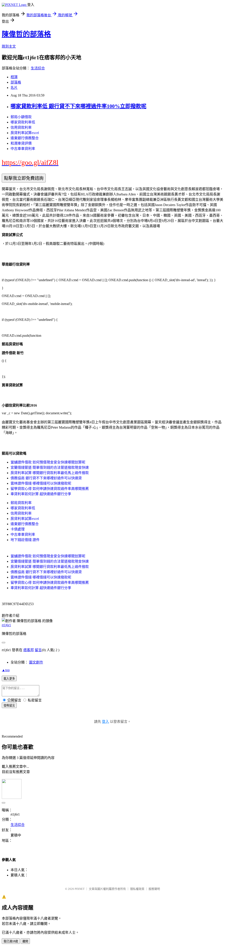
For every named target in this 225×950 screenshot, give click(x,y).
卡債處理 (18, 529)
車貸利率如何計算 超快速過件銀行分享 (41, 494)
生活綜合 (38, 68)
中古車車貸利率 (23, 149)
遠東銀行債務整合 (25, 138)
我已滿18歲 (11, 941)
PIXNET (80, 889)
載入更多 (9, 678)
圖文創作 (36, 662)
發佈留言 (9, 705)
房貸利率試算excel (25, 133)
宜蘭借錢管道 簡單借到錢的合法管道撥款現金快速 (50, 467)
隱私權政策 (137, 889)
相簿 (14, 77)
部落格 (16, 82)
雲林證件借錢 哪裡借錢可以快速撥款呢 (41, 483)
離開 (25, 941)
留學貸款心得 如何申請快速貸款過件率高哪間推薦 (50, 489)
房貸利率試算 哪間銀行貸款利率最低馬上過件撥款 (50, 473)
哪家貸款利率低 (23, 122)
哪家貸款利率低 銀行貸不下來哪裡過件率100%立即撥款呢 (78, 106)
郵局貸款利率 (21, 503)
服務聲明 (154, 889)
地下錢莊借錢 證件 (25, 540)
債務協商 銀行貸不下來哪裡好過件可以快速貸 (46, 478)
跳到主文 (9, 46)
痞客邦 (28, 650)
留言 (38, 650)
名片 (14, 87)
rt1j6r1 (6, 625)
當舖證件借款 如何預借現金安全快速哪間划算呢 (48, 462)
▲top (6, 670)
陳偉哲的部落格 (26, 34)
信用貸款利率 (21, 127)
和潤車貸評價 (21, 143)
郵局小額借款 (21, 117)
